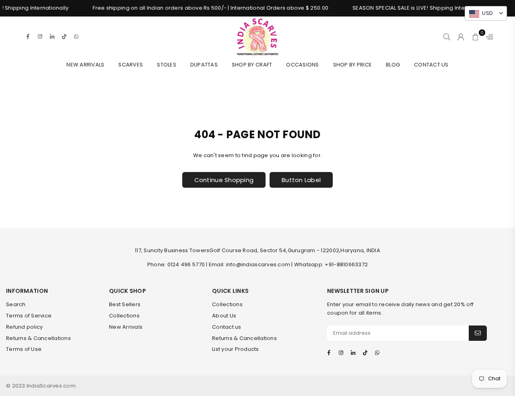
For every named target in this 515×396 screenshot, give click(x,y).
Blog (393, 64)
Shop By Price (352, 64)
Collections (124, 315)
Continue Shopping (223, 180)
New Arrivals (85, 64)
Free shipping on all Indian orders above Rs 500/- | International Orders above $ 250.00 (206, 8)
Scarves (130, 64)
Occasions (302, 64)
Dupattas (204, 64)
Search (16, 304)
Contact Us (431, 64)
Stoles (166, 64)
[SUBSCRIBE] (478, 333)
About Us (224, 315)
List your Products (235, 349)
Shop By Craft (252, 64)
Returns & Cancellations (38, 338)
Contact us (226, 327)
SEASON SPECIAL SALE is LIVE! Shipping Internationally (418, 8)
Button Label (301, 180)
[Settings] (487, 37)
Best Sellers (124, 304)
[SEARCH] (447, 37)
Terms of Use (23, 349)
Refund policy (24, 327)
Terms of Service (29, 315)
